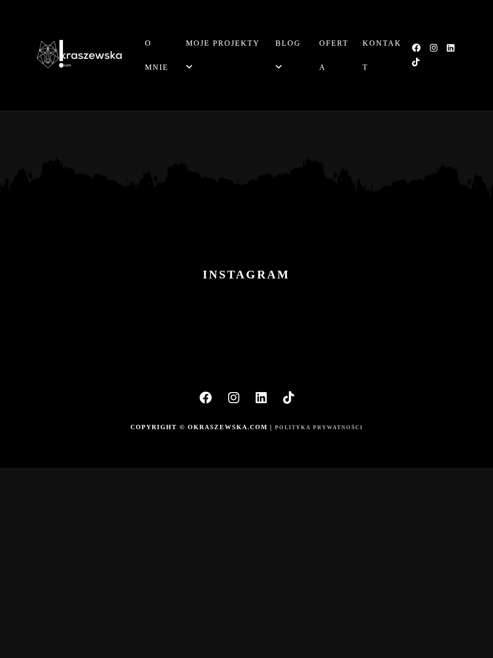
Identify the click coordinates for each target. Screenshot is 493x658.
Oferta (334, 55)
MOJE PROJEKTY (222, 43)
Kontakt (382, 55)
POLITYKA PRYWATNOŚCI (319, 427)
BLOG (288, 43)
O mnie (157, 55)
